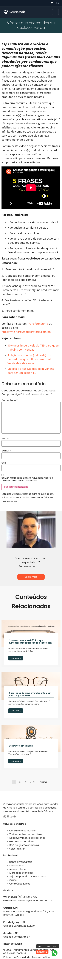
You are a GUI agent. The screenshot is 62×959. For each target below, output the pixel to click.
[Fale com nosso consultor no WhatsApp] (54, 953)
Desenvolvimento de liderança (27, 838)
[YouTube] (11, 817)
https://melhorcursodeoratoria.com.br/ (26, 332)
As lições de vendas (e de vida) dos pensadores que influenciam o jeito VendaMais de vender (30, 359)
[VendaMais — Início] (31, 796)
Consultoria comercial (22, 830)
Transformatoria (37, 323)
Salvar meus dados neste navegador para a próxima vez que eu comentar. (27, 479)
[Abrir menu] (55, 12)
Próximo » (44, 782)
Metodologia (16, 865)
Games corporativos (21, 841)
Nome (6, 438)
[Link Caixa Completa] (31, 643)
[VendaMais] (14, 12)
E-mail (6, 450)
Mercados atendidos (21, 873)
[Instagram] (8, 817)
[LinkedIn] (4, 817)
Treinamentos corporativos (25, 834)
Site (4, 463)
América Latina (18, 869)
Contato (42, 952)
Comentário (10, 400)
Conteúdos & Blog (19, 883)
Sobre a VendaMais (20, 862)
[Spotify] (14, 817)
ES (57, 3)
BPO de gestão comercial (24, 845)
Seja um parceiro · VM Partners (27, 876)
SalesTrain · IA (17, 848)
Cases (13, 880)
